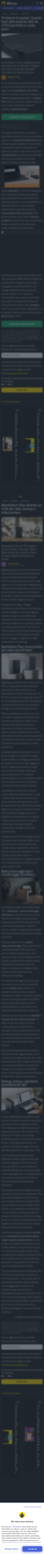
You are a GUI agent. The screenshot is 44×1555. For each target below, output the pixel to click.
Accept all (32, 1549)
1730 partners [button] (16, 1527)
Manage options (11, 1549)
